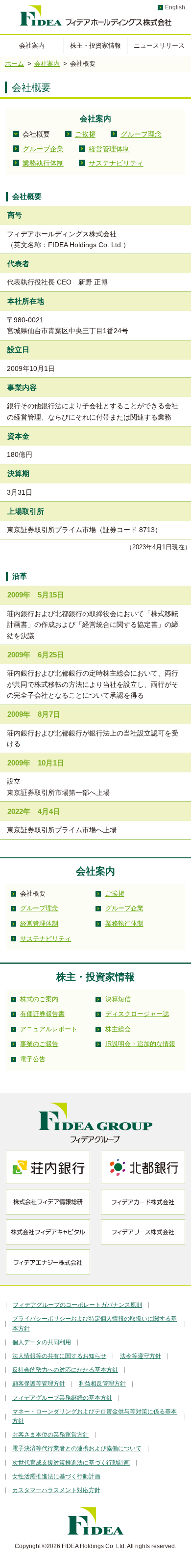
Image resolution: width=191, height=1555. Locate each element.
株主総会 (118, 1029)
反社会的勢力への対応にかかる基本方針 (65, 1369)
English (175, 7)
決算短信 (118, 999)
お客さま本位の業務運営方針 (50, 1434)
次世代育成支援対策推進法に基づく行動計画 (71, 1462)
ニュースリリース (159, 45)
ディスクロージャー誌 (137, 1014)
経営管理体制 (109, 149)
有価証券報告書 (42, 1014)
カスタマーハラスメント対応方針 (56, 1490)
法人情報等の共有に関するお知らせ (59, 1356)
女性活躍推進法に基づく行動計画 (56, 1476)
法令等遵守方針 (140, 1356)
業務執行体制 (43, 163)
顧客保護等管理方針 (38, 1383)
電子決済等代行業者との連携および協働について (77, 1448)
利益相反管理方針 (102, 1383)
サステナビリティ (116, 163)
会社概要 (36, 134)
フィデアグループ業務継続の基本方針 (62, 1397)
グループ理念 (141, 134)
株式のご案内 (39, 999)
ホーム (14, 63)
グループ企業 (43, 149)
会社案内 (32, 45)
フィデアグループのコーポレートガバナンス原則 (77, 1304)
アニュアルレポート (48, 1029)
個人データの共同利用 (41, 1342)
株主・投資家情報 (95, 45)
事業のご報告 (39, 1043)
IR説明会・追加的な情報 (140, 1043)
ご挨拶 (85, 134)
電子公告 (33, 1059)
